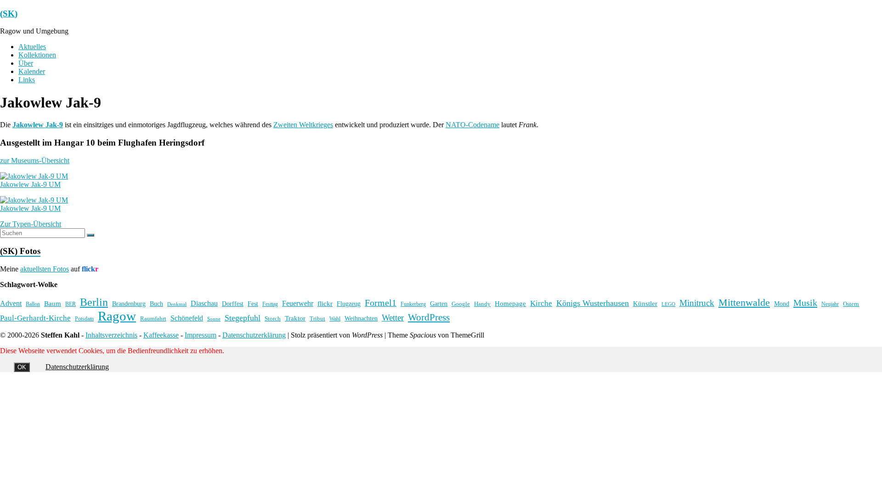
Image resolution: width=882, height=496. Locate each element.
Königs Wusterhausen (592, 303)
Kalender (31, 71)
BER (70, 304)
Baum (52, 303)
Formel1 (380, 303)
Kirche (541, 303)
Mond (781, 303)
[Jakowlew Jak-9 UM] (34, 176)
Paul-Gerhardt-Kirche (35, 318)
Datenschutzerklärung (254, 335)
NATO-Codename (472, 125)
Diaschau (204, 303)
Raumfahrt (153, 318)
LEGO (668, 304)
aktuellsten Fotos (44, 269)
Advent (11, 303)
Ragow (117, 316)
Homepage (510, 303)
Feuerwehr (297, 303)
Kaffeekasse (161, 335)
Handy (482, 303)
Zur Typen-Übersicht (30, 224)
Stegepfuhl (242, 317)
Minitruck (696, 303)
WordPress (429, 317)
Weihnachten (361, 318)
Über (25, 63)
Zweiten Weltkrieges (303, 125)
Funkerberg (413, 304)
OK (21, 367)
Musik (805, 303)
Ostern (851, 303)
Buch (156, 303)
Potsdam (84, 319)
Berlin (94, 302)
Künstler (645, 303)
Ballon (33, 304)
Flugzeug (349, 303)
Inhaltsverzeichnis (111, 335)
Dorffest (232, 303)
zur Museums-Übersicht (34, 160)
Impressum (200, 335)
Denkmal (177, 304)
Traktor (295, 318)
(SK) (8, 13)
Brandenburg (129, 303)
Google (461, 304)
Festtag (270, 304)
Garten (438, 303)
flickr (325, 303)
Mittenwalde (744, 302)
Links (26, 80)
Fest (253, 303)
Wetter (393, 317)
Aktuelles (32, 47)
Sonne (213, 318)
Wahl (334, 319)
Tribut (317, 319)
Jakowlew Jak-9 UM (30, 184)
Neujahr (830, 304)
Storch (273, 318)
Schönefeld (186, 318)
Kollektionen (37, 55)
